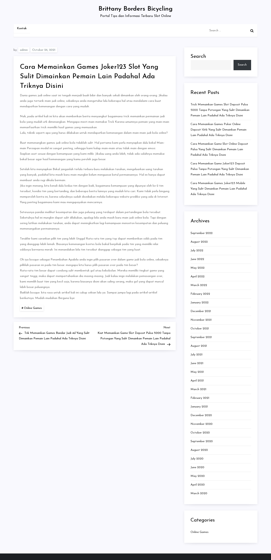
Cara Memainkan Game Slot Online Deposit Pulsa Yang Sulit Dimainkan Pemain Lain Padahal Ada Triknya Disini (219, 149)
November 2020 (202, 424)
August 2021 (199, 346)
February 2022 (200, 294)
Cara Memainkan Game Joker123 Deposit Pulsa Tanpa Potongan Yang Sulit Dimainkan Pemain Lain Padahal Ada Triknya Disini (220, 169)
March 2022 (199, 285)
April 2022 (198, 276)
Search (198, 56)
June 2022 (197, 259)
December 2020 (201, 415)
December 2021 (201, 311)
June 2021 (197, 363)
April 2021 (197, 380)
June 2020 (197, 467)
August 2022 (199, 242)
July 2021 (197, 354)
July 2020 (197, 458)
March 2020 (199, 493)
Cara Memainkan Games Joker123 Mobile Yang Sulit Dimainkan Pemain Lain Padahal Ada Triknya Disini (219, 189)
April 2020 (198, 484)
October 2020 (200, 432)
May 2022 (198, 268)
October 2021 (200, 328)
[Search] (251, 30)
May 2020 (198, 476)
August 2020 (199, 450)
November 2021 (201, 320)
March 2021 (198, 389)
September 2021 (201, 337)
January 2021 (199, 406)
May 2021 (197, 372)
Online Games (33, 308)
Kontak (22, 28)
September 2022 (202, 233)
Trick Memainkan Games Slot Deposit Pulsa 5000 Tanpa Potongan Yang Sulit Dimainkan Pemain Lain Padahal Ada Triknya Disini (220, 110)
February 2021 (200, 398)
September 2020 (202, 441)
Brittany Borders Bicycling (135, 9)
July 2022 (197, 250)
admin (24, 50)
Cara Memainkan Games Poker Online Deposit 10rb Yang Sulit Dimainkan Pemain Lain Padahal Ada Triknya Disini (218, 130)
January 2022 (200, 302)
